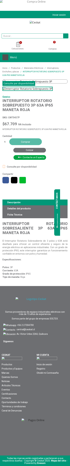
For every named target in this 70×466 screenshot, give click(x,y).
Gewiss (6, 97)
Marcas (5, 373)
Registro (41, 368)
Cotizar (29, 150)
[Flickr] (20, 348)
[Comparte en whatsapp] (22, 180)
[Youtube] (5, 348)
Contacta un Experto (33, 157)
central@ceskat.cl (26, 329)
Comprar (25, 142)
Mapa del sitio (58, 460)
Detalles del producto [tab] (19, 208)
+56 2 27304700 (25, 325)
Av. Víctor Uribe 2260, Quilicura (32, 334)
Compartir (5, 180)
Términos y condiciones (14, 406)
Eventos (6, 389)
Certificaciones (9, 394)
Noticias (6, 381)
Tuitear (14, 180)
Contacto (6, 398)
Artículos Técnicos (11, 385)
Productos (7, 364)
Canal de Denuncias (12, 410)
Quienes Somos (10, 377)
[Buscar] (65, 36)
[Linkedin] (13, 348)
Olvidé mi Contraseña (48, 373)
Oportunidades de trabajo (15, 402)
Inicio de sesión (44, 364)
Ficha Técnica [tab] (14, 214)
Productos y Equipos (12, 368)
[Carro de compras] (52, 44)
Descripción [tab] (14, 202)
